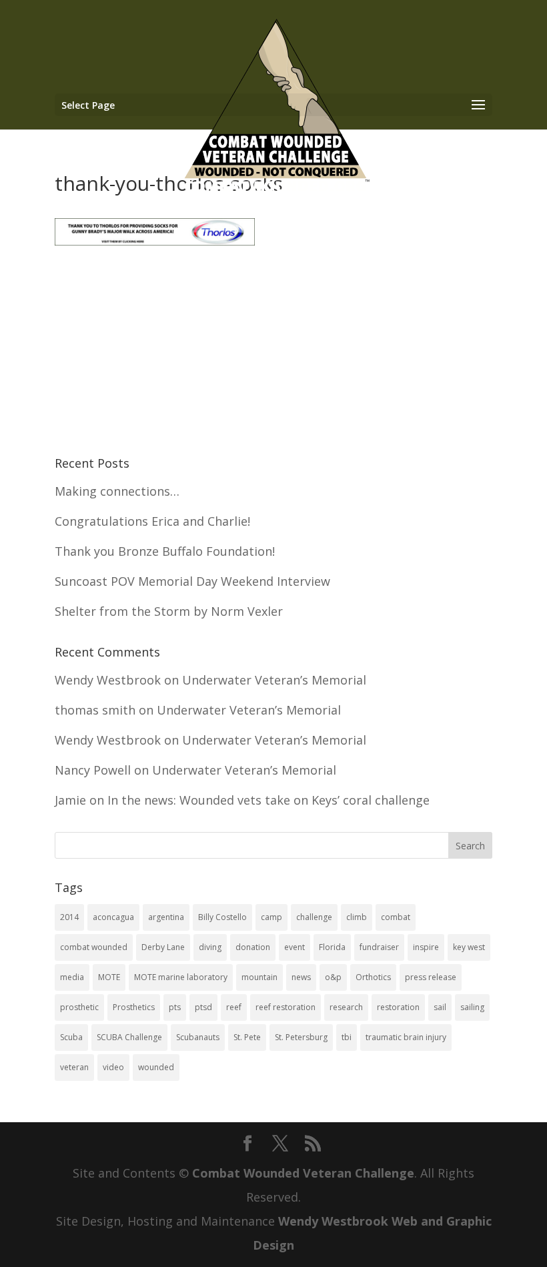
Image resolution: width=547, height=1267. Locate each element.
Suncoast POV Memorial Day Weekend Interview (192, 581)
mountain (259, 977)
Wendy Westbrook (108, 680)
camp (271, 917)
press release (430, 977)
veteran (74, 1067)
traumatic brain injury (406, 1037)
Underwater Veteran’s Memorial (274, 680)
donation (252, 947)
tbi (347, 1037)
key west (469, 947)
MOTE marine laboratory (180, 977)
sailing (472, 1007)
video (113, 1067)
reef (233, 1007)
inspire (426, 947)
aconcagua (113, 917)
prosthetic (79, 1007)
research (346, 1007)
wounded (156, 1067)
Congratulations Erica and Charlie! (152, 521)
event (294, 947)
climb (356, 917)
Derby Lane (163, 947)
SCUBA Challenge (129, 1037)
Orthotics (373, 977)
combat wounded (93, 947)
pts (175, 1007)
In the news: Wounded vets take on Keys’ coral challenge (268, 800)
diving (210, 947)
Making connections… (117, 491)
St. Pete (247, 1037)
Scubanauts (197, 1037)
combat (395, 917)
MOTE (109, 977)
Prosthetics (134, 1007)
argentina (166, 917)
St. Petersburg (301, 1037)
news (301, 977)
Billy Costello (222, 917)
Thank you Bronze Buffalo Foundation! (165, 551)
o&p (333, 977)
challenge (314, 917)
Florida (332, 947)
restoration (398, 1007)
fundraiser (379, 947)
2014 (69, 917)
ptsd (203, 1007)
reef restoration (285, 1007)
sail (440, 1007)
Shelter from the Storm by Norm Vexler (169, 611)
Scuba (71, 1037)
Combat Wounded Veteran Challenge (303, 1173)
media (72, 977)
